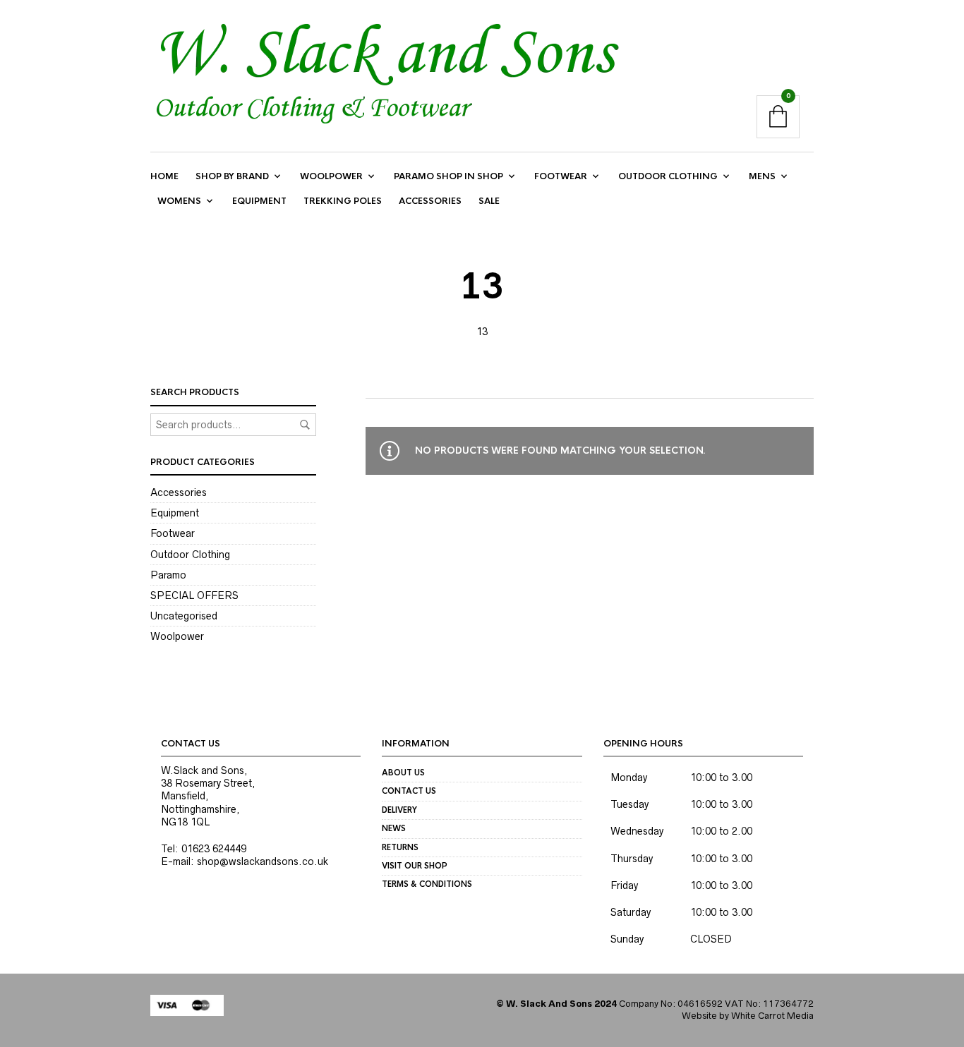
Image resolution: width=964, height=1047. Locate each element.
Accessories (430, 201)
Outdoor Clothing (668, 176)
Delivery (399, 810)
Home (164, 176)
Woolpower (331, 176)
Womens (179, 201)
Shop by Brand (232, 176)
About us (403, 772)
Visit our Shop (414, 866)
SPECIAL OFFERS (194, 595)
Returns (400, 847)
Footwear (560, 176)
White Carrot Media (772, 1015)
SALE (489, 201)
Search (305, 424)
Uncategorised (183, 616)
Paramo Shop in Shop (448, 176)
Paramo (168, 575)
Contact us (409, 791)
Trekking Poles (342, 201)
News (394, 828)
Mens (762, 176)
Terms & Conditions (427, 884)
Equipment (259, 201)
